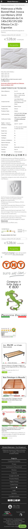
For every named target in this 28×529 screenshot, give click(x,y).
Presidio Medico (14, 478)
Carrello (13, 487)
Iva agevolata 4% (14, 476)
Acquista (14, 45)
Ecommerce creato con (14, 526)
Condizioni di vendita (14, 461)
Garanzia (14, 493)
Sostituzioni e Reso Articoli (14, 467)
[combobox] (14, 35)
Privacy (14, 464)
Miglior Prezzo (14, 481)
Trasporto (14, 473)
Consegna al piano (14, 496)
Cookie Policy (14, 484)
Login (14, 490)
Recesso (14, 470)
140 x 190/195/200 (17, 254)
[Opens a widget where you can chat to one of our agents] (22, 526)
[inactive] (8, 337)
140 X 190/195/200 (19, 5)
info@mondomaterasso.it (14, 524)
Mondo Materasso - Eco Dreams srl (17, 1)
